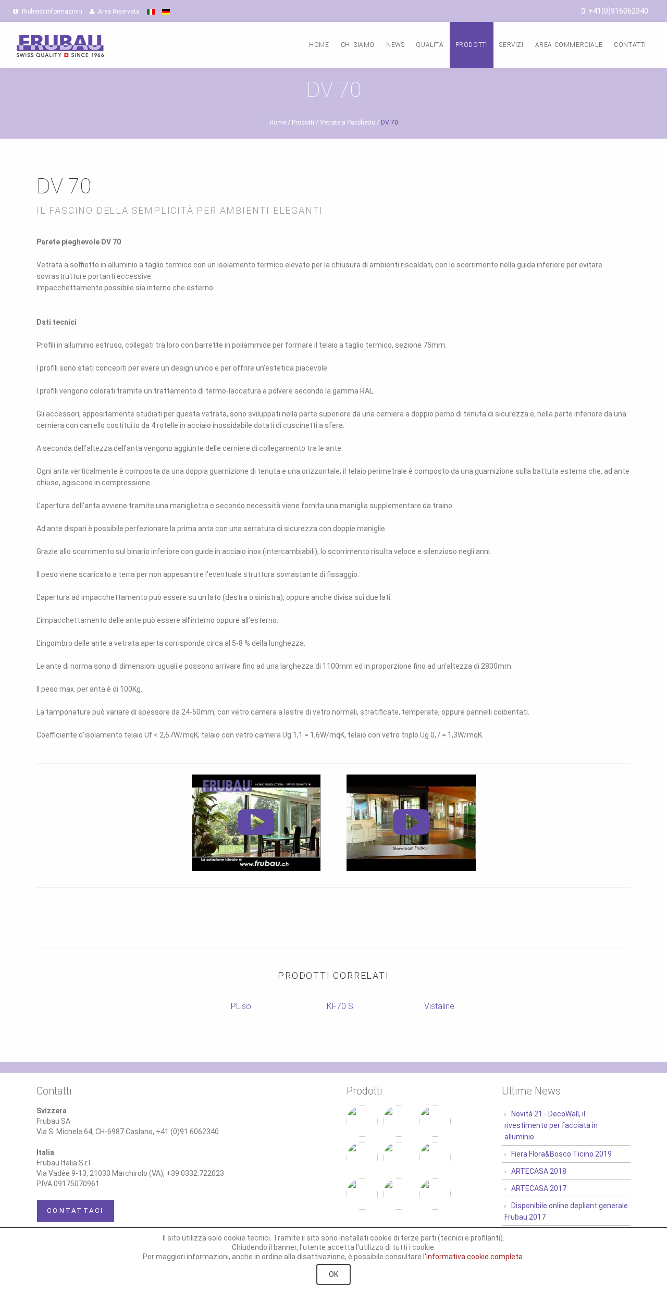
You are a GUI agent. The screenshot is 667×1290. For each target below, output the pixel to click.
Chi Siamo (358, 44)
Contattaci (75, 1210)
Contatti (630, 44)
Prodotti (471, 44)
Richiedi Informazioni (51, 11)
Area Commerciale (569, 44)
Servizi (511, 44)
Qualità (429, 44)
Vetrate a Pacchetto (347, 122)
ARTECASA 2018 (538, 1171)
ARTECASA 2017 (538, 1188)
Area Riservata (118, 11)
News (395, 44)
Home (319, 44)
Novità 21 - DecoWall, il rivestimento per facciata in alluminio (551, 1125)
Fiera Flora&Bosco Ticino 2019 (561, 1154)
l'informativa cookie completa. (473, 1256)
